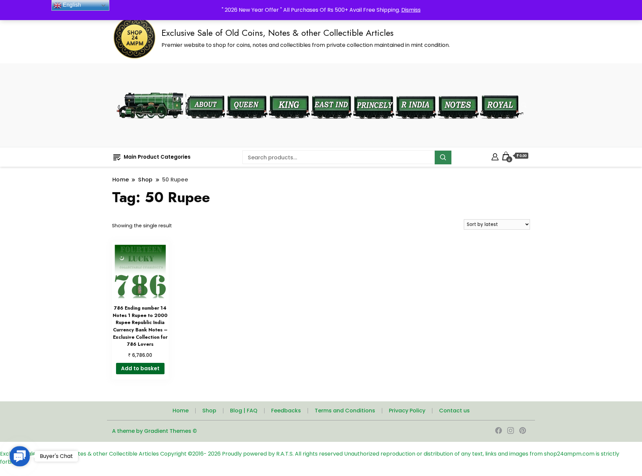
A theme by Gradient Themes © (154, 431)
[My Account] (495, 156)
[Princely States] (373, 91)
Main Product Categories (157, 156)
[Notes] (458, 91)
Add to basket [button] (140, 368)
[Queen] (247, 91)
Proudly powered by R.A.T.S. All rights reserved (282, 454)
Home (181, 410)
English (71, 5)
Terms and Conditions (345, 410)
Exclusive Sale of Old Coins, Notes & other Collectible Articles (278, 32)
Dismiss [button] (411, 10)
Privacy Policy (407, 410)
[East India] (331, 91)
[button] (20, 456)
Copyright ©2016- (184, 454)
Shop (209, 410)
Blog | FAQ (243, 410)
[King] (289, 91)
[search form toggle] (524, 105)
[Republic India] (416, 91)
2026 (215, 454)
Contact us (454, 410)
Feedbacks (286, 410)
